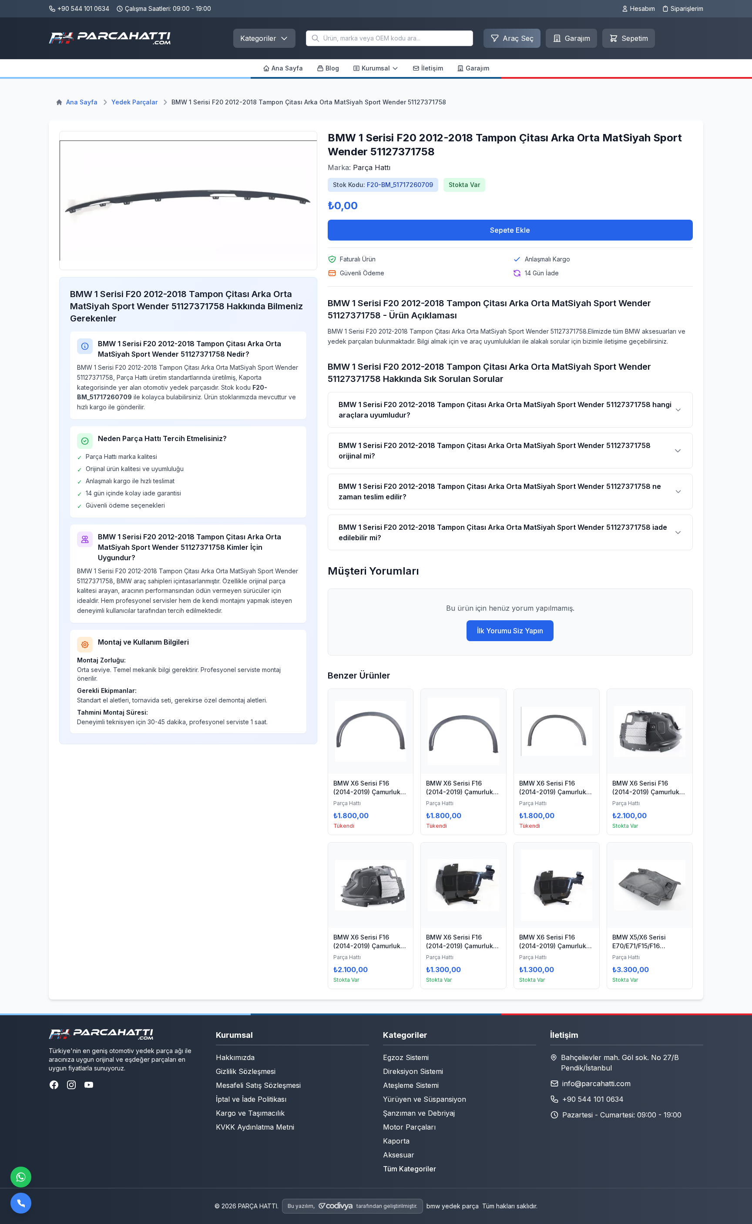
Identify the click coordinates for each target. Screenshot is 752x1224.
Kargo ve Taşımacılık (250, 1113)
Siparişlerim (687, 8)
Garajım (477, 68)
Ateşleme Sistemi (411, 1085)
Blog (332, 68)
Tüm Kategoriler (409, 1168)
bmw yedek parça (452, 1206)
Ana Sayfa (287, 68)
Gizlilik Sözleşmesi (245, 1071)
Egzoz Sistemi (406, 1057)
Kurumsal (376, 68)
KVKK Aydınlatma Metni (255, 1127)
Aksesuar (398, 1154)
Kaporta (396, 1141)
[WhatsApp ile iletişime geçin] (20, 1177)
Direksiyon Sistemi (413, 1071)
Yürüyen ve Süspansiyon (424, 1099)
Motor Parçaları (409, 1127)
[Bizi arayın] (20, 1203)
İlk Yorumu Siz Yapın (510, 630)
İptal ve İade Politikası (251, 1099)
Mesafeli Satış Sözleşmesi (258, 1085)
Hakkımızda (235, 1057)
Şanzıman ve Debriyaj (419, 1113)
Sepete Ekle (510, 230)
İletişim (432, 68)
